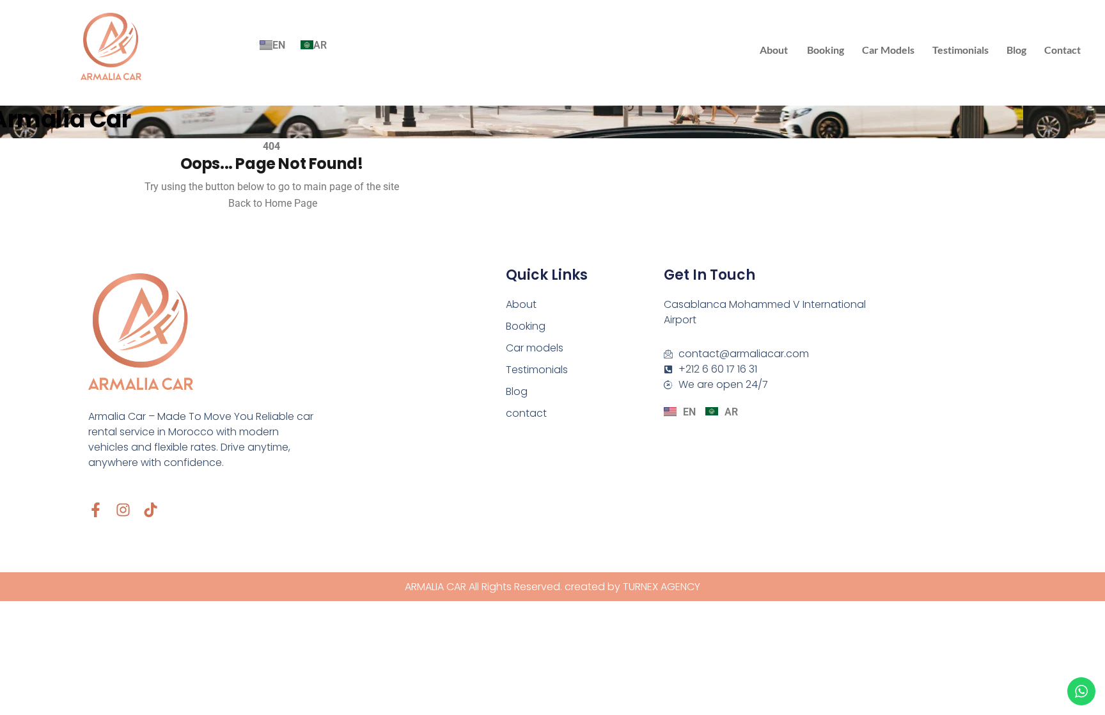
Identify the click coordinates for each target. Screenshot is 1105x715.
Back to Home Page (271, 203)
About (774, 50)
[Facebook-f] (95, 509)
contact (1062, 50)
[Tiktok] (150, 509)
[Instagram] (123, 509)
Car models (888, 50)
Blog (1016, 50)
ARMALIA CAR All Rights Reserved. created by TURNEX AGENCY (552, 586)
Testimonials (960, 50)
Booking (825, 50)
